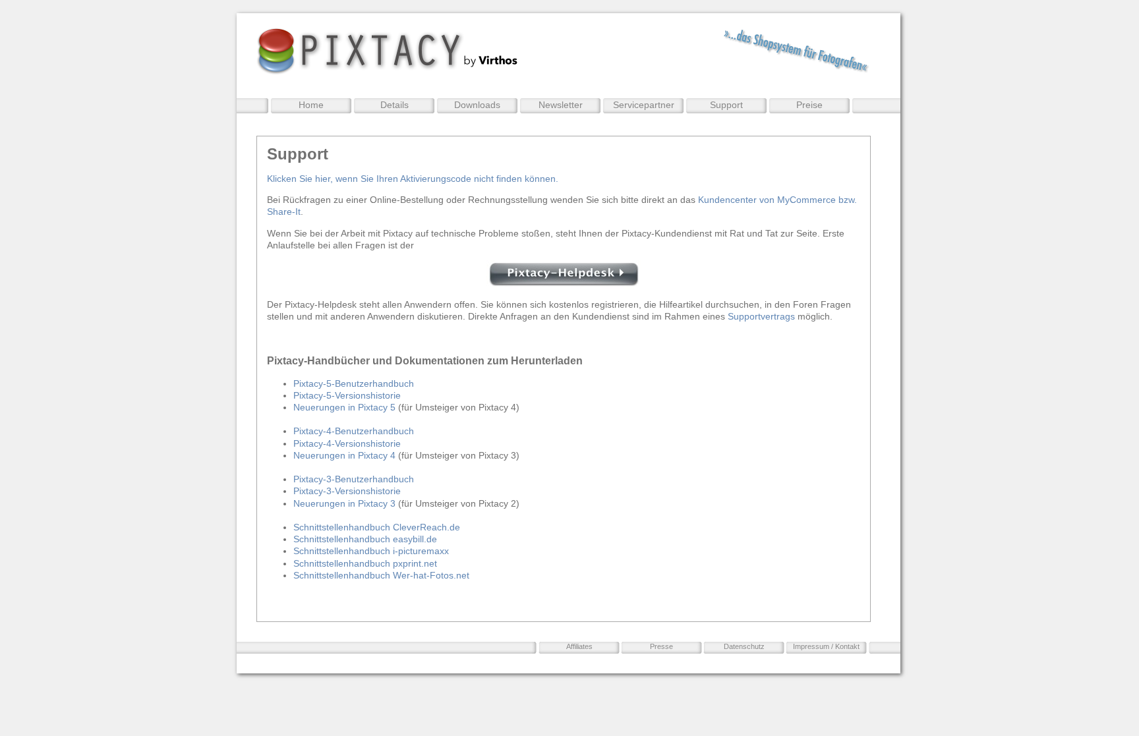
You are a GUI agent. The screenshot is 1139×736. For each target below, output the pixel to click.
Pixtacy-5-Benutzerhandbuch (353, 383)
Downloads (477, 104)
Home (311, 104)
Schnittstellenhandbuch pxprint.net (365, 563)
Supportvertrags (761, 316)
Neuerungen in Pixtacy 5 (344, 407)
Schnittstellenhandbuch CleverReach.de (376, 527)
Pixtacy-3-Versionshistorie (347, 491)
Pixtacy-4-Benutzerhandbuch (353, 431)
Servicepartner (643, 104)
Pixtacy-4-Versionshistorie (347, 443)
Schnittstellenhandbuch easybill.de (365, 539)
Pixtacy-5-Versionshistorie (347, 395)
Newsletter (561, 104)
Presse (661, 646)
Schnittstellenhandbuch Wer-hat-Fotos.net (381, 575)
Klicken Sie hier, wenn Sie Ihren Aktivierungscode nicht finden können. (412, 178)
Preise (809, 104)
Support (726, 104)
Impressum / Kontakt (826, 646)
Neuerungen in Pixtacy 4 (344, 455)
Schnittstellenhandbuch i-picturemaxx (371, 551)
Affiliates (579, 646)
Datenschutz (744, 646)
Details (394, 104)
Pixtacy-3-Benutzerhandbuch (353, 479)
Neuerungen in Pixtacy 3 (344, 503)
